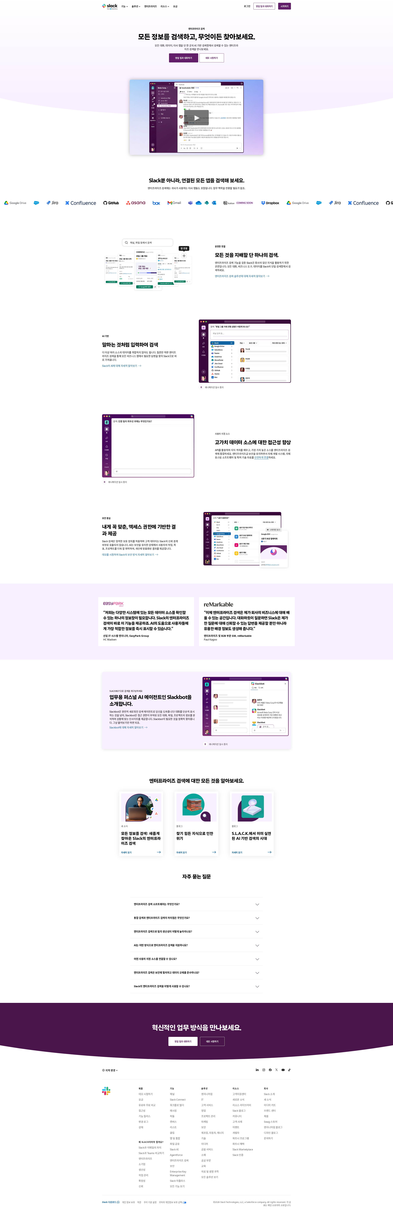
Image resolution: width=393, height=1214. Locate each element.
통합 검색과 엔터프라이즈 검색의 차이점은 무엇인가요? (162, 918)
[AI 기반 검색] (245, 351)
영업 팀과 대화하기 (264, 6)
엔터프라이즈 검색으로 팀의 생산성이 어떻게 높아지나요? (163, 931)
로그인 (247, 6)
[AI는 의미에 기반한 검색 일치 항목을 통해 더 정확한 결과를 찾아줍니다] (148, 445)
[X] (276, 1070)
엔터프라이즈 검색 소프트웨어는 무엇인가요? (157, 904)
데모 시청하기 (212, 57)
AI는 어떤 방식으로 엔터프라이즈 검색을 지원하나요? (161, 945)
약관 (139, 1202)
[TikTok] (289, 1070)
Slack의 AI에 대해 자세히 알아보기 (119, 365)
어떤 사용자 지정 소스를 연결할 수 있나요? (155, 959)
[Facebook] (270, 1070)
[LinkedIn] (257, 1070)
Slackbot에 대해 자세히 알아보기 (126, 727)
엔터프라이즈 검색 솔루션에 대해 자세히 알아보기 (240, 276)
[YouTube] (283, 1070)
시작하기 (284, 6)
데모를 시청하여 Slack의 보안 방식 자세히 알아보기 (128, 554)
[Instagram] (263, 1070)
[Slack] (110, 6)
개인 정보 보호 (128, 1202)
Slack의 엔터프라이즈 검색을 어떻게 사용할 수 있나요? (162, 986)
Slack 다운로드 (109, 1202)
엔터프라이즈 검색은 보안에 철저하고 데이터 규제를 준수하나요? (166, 972)
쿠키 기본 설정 (150, 1202)
